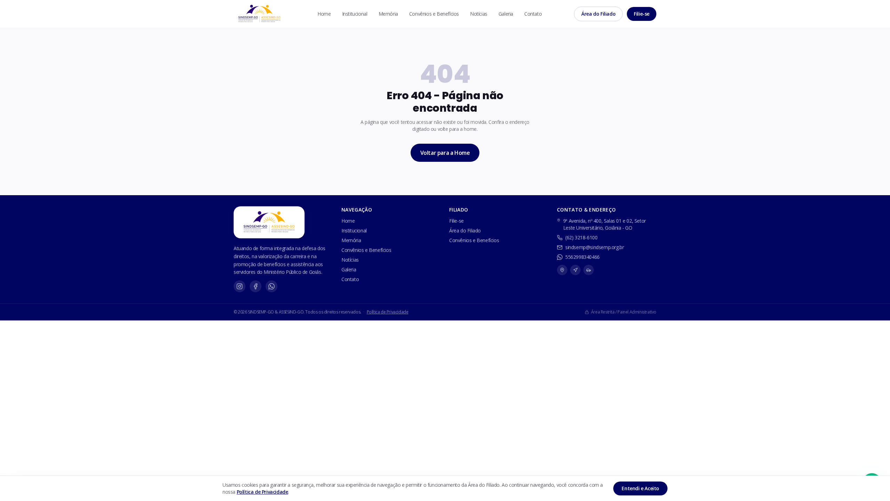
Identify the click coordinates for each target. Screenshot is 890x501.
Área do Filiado (598, 13)
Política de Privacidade (387, 312)
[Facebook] (255, 286)
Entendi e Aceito (640, 488)
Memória (388, 13)
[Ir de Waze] (575, 270)
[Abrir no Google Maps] (562, 270)
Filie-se (641, 13)
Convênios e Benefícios (434, 13)
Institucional (354, 13)
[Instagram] (239, 286)
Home (324, 13)
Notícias (478, 13)
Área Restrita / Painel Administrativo (623, 312)
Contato (533, 13)
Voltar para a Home (445, 153)
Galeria (506, 13)
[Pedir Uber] (588, 270)
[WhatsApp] (271, 286)
